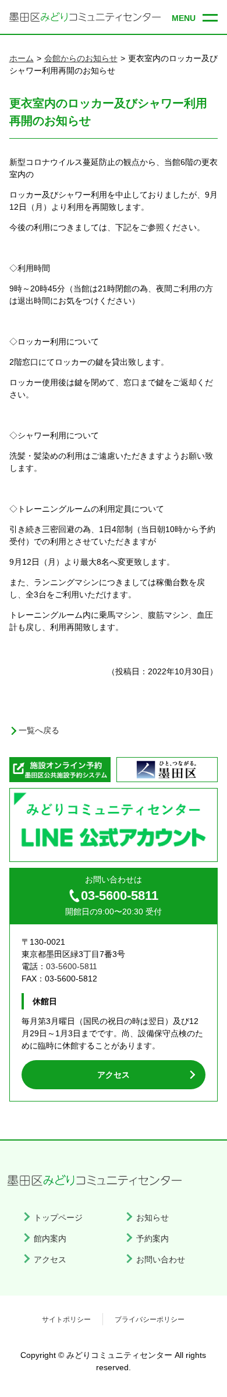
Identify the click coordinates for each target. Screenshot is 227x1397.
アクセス (113, 1074)
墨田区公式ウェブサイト (167, 770)
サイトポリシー (66, 1319)
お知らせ (152, 1217)
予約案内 (152, 1238)
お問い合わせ (160, 1259)
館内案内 (50, 1238)
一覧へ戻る (39, 730)
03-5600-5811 (119, 895)
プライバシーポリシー (150, 1319)
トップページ (58, 1217)
